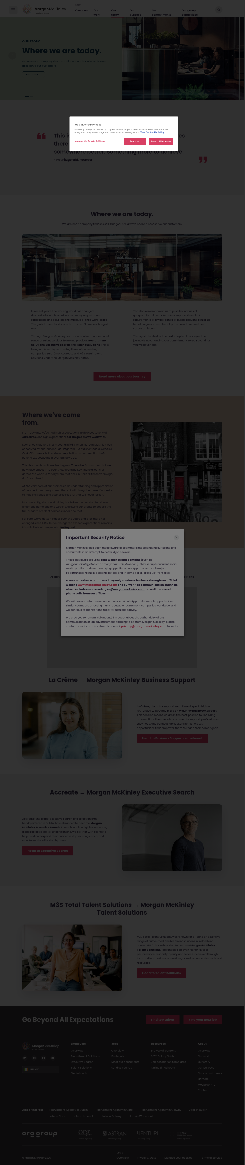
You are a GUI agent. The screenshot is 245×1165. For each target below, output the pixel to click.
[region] (124, 133)
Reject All (135, 141)
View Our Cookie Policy (152, 132)
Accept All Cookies (161, 141)
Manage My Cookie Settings (89, 141)
